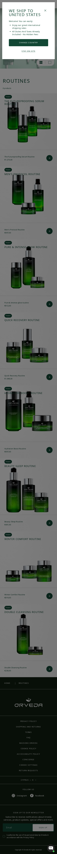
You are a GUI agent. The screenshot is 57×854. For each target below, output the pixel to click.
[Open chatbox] (51, 848)
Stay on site (28, 51)
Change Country (28, 42)
